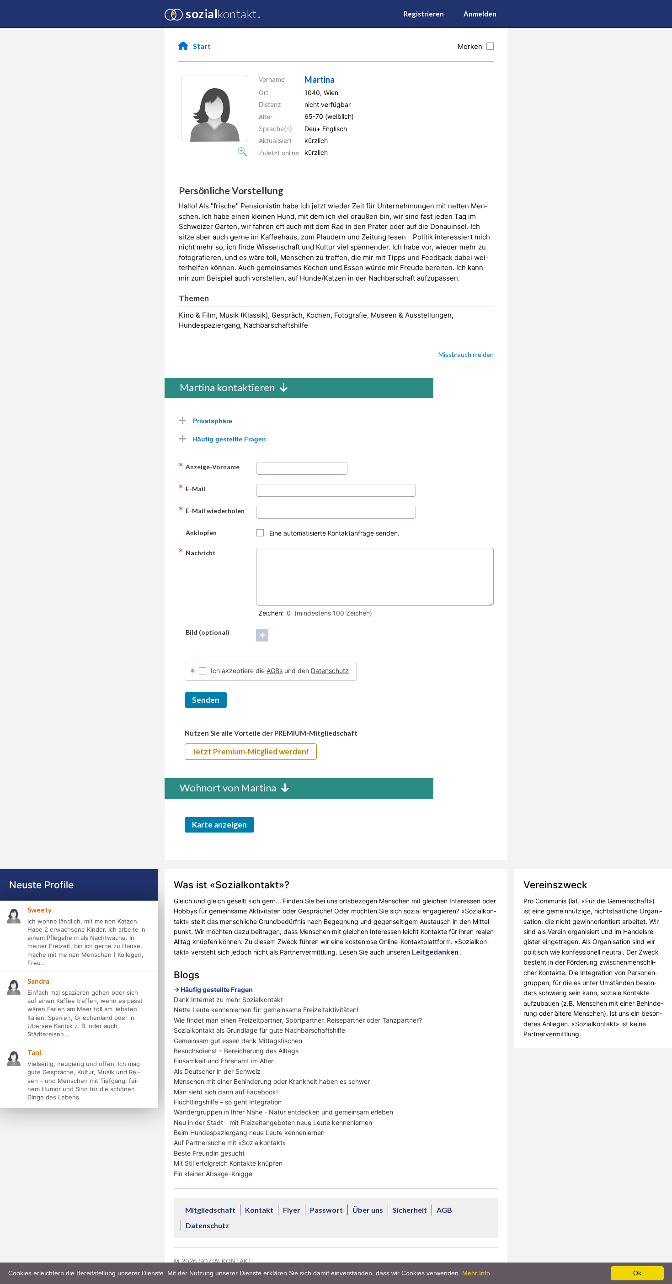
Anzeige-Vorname (209, 466)
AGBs (275, 670)
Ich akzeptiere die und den (280, 670)
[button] (214, 108)
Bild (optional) (203, 632)
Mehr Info (476, 1273)
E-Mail (191, 488)
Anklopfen (197, 532)
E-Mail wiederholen (211, 510)
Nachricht (197, 552)
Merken (472, 46)
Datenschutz (330, 670)
